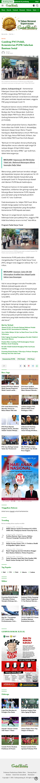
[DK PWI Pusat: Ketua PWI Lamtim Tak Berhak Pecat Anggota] (29, 440)
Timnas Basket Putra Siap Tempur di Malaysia (29, 729)
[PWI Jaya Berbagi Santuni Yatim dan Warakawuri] (10, 440)
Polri (16, 572)
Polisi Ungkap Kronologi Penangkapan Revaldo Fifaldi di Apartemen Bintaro (20, 338)
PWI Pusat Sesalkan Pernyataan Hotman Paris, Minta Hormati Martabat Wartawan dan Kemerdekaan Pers (29, 388)
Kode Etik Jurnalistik (19, 775)
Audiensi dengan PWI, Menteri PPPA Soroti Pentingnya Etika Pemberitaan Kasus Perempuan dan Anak (28, 408)
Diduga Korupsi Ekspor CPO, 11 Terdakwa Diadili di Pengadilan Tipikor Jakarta (22, 544)
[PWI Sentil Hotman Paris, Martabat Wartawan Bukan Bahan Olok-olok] (10, 400)
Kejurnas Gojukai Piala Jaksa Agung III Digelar (28, 711)
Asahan (32, 572)
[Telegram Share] (32, 366)
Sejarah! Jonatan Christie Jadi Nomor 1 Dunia (10, 729)
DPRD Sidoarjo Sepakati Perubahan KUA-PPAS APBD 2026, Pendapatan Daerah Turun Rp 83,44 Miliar (21, 529)
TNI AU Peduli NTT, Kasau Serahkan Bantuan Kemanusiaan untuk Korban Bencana (29, 619)
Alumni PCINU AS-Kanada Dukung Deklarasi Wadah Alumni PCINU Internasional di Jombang (18, 328)
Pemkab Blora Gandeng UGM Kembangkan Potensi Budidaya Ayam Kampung (18, 343)
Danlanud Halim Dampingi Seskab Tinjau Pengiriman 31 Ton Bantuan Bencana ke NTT (29, 599)
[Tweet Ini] (24, 366)
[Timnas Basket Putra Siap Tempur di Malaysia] (29, 722)
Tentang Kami (31, 772)
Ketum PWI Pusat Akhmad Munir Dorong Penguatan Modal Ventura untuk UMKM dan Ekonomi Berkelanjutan (10, 388)
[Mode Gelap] (34, 5)
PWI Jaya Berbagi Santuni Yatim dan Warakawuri (10, 448)
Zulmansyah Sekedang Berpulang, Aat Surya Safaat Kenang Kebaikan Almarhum (29, 429)
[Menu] (3, 5)
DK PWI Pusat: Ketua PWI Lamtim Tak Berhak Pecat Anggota (29, 448)
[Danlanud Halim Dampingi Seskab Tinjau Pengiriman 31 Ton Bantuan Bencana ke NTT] (29, 590)
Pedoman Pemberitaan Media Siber (14, 772)
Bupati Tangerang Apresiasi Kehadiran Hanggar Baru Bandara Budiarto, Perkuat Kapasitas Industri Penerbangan (21, 552)
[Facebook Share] (20, 366)
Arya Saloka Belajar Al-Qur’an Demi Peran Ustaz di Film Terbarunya (20, 333)
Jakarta (24, 572)
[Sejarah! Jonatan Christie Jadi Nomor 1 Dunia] (10, 722)
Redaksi (8, 52)
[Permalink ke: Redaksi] (3, 52)
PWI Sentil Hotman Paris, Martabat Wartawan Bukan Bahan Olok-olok (10, 408)
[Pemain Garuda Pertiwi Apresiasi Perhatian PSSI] (29, 740)
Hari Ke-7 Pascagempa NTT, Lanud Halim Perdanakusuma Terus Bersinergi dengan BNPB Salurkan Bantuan (9, 619)
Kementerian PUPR (9, 359)
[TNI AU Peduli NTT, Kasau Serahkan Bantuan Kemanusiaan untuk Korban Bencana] (29, 610)
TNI (10, 572)
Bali (4, 572)
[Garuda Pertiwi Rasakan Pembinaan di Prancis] (10, 740)
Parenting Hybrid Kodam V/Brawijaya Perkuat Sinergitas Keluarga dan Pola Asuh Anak (20, 352)
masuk (12, 511)
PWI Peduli (21, 359)
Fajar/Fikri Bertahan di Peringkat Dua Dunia (9, 711)
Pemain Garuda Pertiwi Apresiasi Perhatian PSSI (29, 747)
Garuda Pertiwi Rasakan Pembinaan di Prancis (9, 747)
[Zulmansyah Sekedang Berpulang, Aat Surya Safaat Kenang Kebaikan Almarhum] (29, 420)
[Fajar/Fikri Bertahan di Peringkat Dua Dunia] (10, 703)
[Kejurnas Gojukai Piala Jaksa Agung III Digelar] (29, 703)
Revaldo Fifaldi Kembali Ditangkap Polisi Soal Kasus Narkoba (18, 347)
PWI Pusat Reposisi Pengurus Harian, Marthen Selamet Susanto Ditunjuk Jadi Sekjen (10, 429)
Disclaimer (31, 775)
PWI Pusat (31, 359)
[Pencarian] (37, 5)
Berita (4, 38)
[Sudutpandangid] (12, 5)
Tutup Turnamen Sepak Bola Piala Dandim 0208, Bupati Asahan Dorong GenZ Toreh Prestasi (21, 559)
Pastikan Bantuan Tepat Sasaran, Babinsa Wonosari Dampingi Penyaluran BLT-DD (19, 537)
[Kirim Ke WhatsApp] (36, 366)
